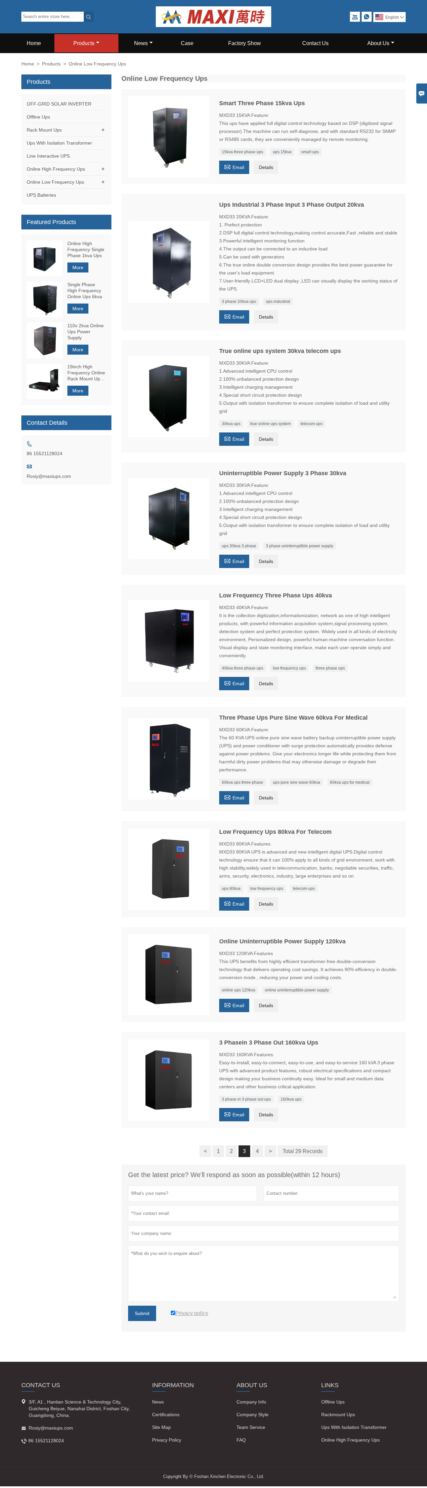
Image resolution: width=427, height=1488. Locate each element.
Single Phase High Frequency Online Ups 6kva (84, 290)
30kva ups (231, 423)
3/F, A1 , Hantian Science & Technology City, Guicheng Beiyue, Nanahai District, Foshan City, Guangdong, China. (79, 1408)
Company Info (251, 1402)
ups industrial (278, 301)
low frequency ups (289, 668)
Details (266, 167)
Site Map (161, 1427)
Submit (142, 1313)
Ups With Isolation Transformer (59, 143)
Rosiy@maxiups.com (49, 476)
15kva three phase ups (242, 152)
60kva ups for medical (350, 782)
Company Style (253, 1414)
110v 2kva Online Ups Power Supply (85, 331)
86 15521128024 (44, 453)
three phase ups (330, 668)
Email (234, 166)
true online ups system (270, 423)
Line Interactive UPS (48, 156)
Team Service (251, 1427)
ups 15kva (282, 152)
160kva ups (291, 1099)
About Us (378, 43)
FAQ (241, 1440)
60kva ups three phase (242, 782)
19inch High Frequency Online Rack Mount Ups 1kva (86, 373)
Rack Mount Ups (44, 130)
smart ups (310, 152)
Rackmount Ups (338, 1414)
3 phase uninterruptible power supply (299, 546)
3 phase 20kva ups (239, 301)
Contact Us (315, 43)
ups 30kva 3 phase (239, 546)
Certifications (165, 1414)
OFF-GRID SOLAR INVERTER (59, 104)
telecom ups (312, 423)
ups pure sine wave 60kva (296, 782)
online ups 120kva (238, 990)
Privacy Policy (166, 1440)
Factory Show (244, 43)
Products (83, 43)
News (141, 43)
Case (187, 43)
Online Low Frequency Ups (55, 182)
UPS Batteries (41, 195)
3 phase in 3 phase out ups (246, 1099)
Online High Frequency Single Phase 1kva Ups (85, 249)
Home (34, 43)
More (77, 267)
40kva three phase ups (242, 668)
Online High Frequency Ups (56, 169)
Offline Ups (38, 117)
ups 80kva (231, 888)
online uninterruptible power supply (297, 990)
